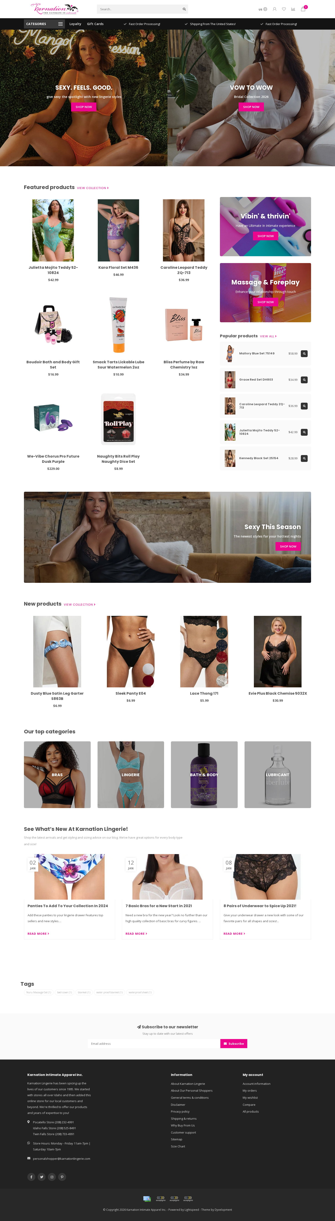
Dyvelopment (223, 1209)
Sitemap (176, 1139)
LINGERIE (104, 743)
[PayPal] (174, 1198)
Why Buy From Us (183, 1125)
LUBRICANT (252, 743)
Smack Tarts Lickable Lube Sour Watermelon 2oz (118, 364)
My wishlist (250, 1098)
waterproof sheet (140, 992)
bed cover (64, 992)
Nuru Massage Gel (38, 992)
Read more (38, 934)
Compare (249, 1105)
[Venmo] (188, 1198)
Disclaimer (178, 1105)
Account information (257, 1084)
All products (251, 1111)
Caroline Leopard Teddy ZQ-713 (183, 270)
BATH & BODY (180, 743)
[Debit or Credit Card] (160, 1198)
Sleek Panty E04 (131, 693)
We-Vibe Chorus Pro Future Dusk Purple (53, 459)
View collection (92, 188)
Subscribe (236, 1044)
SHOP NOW (84, 107)
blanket (84, 992)
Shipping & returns (184, 1118)
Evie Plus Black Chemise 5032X (278, 693)
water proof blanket (109, 992)
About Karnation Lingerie (188, 1084)
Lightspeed (192, 1209)
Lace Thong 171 (204, 693)
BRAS (27, 743)
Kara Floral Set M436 (118, 267)
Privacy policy (180, 1111)
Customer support (183, 1132)
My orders (250, 1090)
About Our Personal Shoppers (192, 1090)
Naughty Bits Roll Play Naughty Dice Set (118, 459)
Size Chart (178, 1146)
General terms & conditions (190, 1098)
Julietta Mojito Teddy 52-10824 (53, 270)
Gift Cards (95, 24)
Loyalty (75, 24)
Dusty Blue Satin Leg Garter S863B (57, 696)
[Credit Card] (147, 1198)
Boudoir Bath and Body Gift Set (53, 364)
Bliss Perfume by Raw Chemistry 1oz (184, 364)
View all (267, 336)
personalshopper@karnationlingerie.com (61, 1159)
